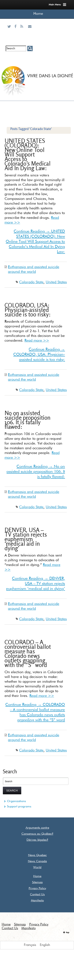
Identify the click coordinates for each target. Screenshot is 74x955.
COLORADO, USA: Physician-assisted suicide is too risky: (28, 310)
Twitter (10, 31)
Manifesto (37, 900)
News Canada (37, 861)
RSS (22, 31)
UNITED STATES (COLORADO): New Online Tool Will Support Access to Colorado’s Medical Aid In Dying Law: (27, 154)
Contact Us (37, 894)
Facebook (16, 31)
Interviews (16, 57)
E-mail (30, 31)
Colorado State (31, 282)
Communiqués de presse (22, 60)
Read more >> (36, 340)
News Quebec (37, 855)
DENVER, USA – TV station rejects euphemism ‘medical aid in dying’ (26, 539)
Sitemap (37, 882)
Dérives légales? (37, 839)
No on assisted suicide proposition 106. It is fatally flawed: (27, 419)
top (67, 932)
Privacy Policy (37, 888)
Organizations (16, 801)
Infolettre (9, 57)
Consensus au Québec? (37, 833)
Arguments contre (37, 827)
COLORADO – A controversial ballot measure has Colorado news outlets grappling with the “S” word (28, 653)
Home (38, 14)
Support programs (19, 806)
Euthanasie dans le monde (30, 60)
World (37, 867)
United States (56, 282)
